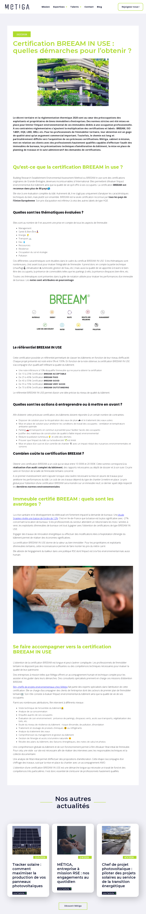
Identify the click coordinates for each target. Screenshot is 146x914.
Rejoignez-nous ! (130, 6)
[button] (60, 7)
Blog (99, 6)
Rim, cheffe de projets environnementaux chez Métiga (40, 686)
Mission (46, 6)
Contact (89, 6)
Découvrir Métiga (73, 905)
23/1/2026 (22, 34)
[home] (20, 6)
